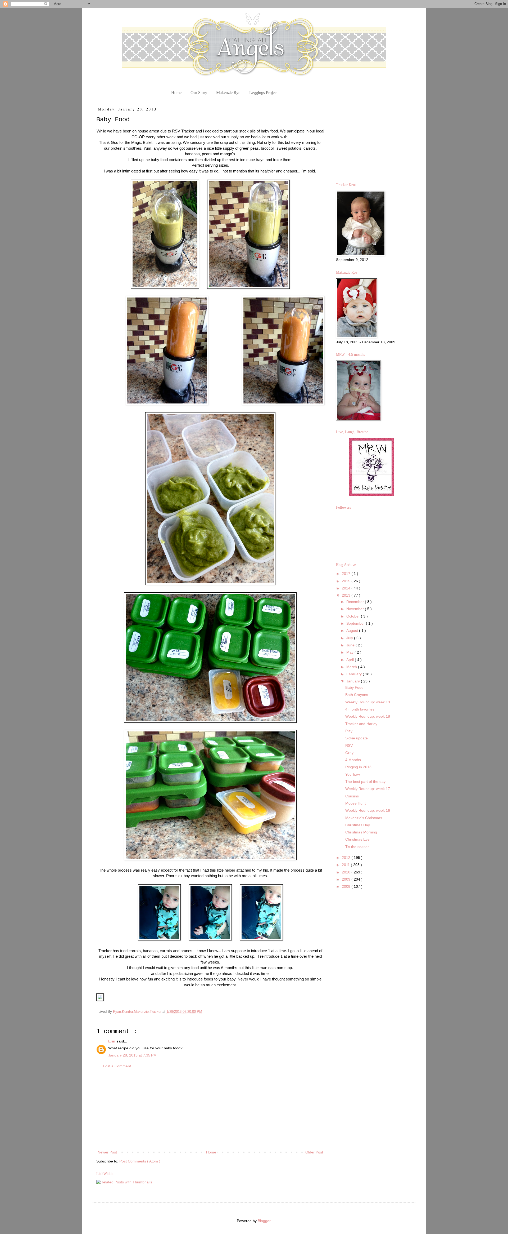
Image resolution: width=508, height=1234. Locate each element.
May (350, 652)
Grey (349, 753)
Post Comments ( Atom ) (139, 1161)
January (353, 681)
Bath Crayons (356, 695)
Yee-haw (352, 774)
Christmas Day (357, 825)
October (353, 616)
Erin (112, 1041)
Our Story (198, 92)
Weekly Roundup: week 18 (367, 716)
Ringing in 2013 (358, 767)
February (354, 674)
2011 (346, 865)
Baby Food (354, 687)
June (351, 645)
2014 (346, 588)
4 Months (353, 760)
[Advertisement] (210, 1109)
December (355, 602)
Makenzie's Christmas (363, 818)
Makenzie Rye (228, 92)
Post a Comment (117, 1066)
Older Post (314, 1152)
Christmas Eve (357, 839)
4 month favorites (359, 709)
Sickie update (356, 738)
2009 (346, 879)
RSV (349, 745)
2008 (346, 886)
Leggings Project (263, 92)
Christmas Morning (361, 832)
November (355, 609)
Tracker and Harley (361, 724)
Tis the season (357, 847)
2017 (346, 573)
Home (176, 92)
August (352, 630)
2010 (346, 872)
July (350, 638)
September (356, 623)
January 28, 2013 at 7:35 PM (132, 1055)
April (350, 660)
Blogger (264, 1221)
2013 (346, 595)
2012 (346, 857)
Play (348, 731)
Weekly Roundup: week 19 (367, 702)
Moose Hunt (355, 803)
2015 (346, 581)
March (352, 667)
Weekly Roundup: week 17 (367, 789)
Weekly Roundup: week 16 (367, 810)
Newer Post (107, 1152)
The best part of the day (365, 781)
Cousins (352, 796)
